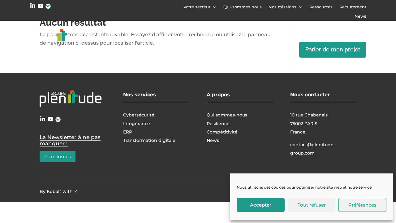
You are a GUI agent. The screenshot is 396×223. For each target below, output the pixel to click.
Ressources (321, 7)
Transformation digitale (274, 29)
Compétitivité (222, 132)
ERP (127, 132)
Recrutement (352, 7)
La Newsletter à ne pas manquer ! (70, 140)
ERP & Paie (327, 29)
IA (357, 29)
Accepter (260, 205)
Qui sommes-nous (227, 115)
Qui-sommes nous (242, 7)
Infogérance (213, 29)
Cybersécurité (165, 29)
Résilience (218, 123)
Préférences (362, 205)
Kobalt (54, 191)
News (360, 16)
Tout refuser (312, 205)
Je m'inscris (57, 157)
